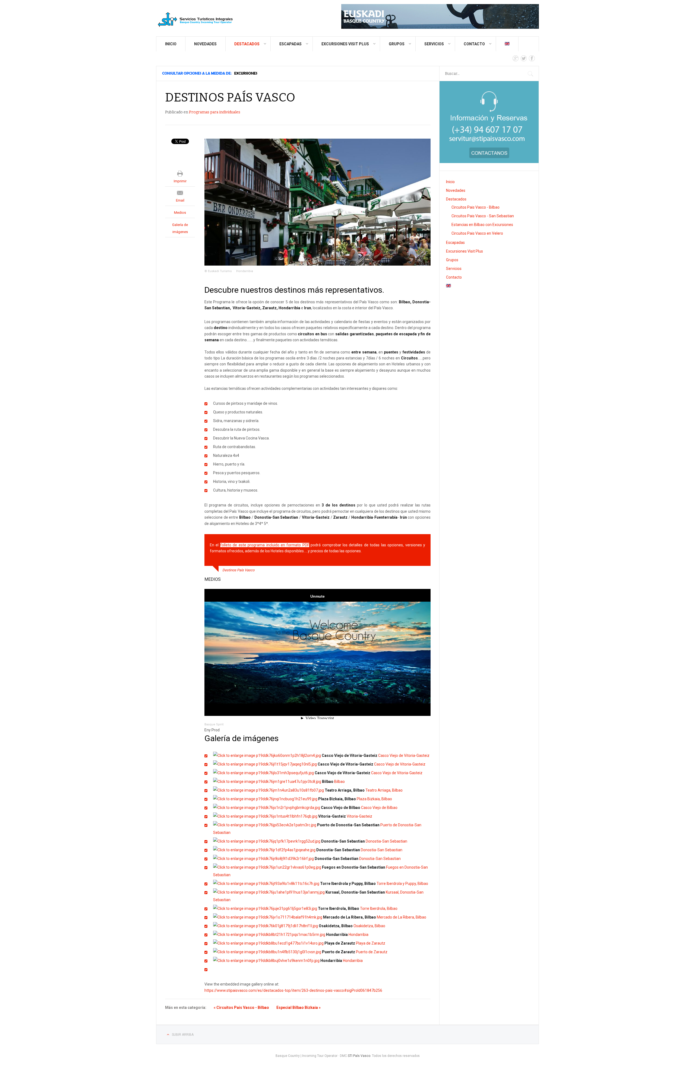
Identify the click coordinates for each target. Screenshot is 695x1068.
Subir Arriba (183, 1035)
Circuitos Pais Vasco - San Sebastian (482, 216)
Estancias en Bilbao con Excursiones (482, 224)
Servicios (434, 44)
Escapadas (290, 44)
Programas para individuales (214, 112)
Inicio (170, 44)
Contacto (474, 44)
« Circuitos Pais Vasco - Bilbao (241, 1007)
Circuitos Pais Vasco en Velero (477, 233)
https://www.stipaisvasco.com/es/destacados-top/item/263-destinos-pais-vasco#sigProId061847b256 (293, 990)
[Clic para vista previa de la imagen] (317, 202)
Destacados (247, 44)
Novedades (205, 44)
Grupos (397, 44)
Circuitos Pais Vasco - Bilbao (475, 207)
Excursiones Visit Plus (345, 44)
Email (180, 200)
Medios (180, 213)
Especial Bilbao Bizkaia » (298, 1007)
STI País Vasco (359, 1056)
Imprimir (180, 181)
